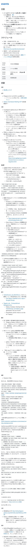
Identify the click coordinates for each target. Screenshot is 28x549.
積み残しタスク (8, 90)
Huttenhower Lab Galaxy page (14, 308)
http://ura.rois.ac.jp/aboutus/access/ (14, 49)
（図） (13, 15)
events (5, 3)
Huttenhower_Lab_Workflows (12, 295)
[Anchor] (6, 9)
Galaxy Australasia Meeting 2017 (13, 102)
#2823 (5, 533)
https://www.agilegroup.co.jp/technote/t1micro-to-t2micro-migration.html (17, 159)
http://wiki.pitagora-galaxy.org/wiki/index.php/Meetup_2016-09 (15, 512)
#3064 (11, 532)
